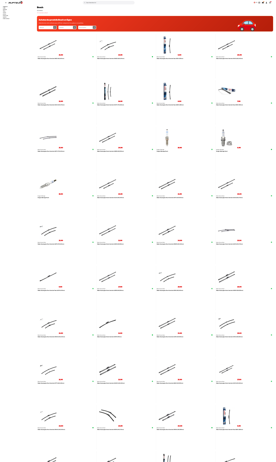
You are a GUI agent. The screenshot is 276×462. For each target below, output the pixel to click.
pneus (4, 14)
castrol (4, 17)
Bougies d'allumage (160, 149)
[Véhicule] (262, 2)
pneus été (5, 15)
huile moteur (6, 18)
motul (4, 12)
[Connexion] (266, 2)
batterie (5, 9)
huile (4, 8)
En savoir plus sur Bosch (43, 12)
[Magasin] (259, 2)
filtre (4, 11)
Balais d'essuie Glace (42, 56)
